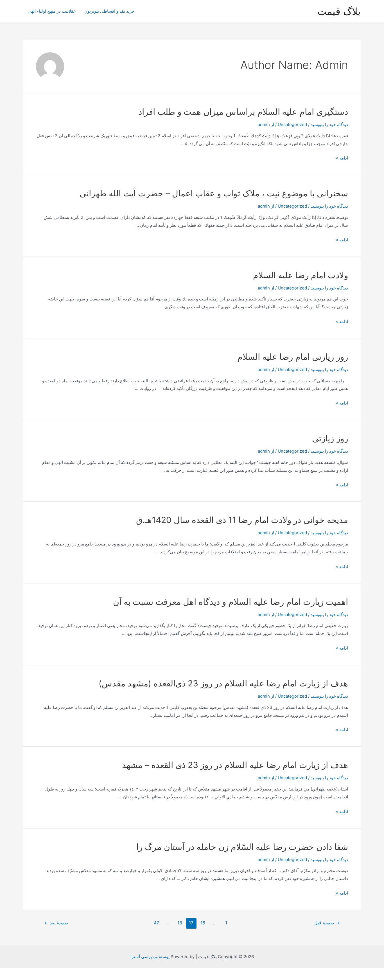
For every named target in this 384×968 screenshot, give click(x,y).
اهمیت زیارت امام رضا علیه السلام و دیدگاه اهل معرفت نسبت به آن (230, 602)
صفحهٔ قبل (327, 923)
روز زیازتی (330, 438)
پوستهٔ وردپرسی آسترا (150, 956)
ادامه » (342, 158)
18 (179, 923)
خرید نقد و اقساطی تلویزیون (109, 11)
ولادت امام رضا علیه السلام (300, 275)
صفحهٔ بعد (56, 923)
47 (156, 923)
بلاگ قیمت (339, 11)
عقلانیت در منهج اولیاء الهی (52, 11)
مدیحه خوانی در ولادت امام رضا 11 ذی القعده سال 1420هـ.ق (242, 520)
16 (202, 923)
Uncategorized (292, 124)
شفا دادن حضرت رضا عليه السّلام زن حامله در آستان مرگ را (242, 847)
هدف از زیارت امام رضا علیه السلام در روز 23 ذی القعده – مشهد (235, 765)
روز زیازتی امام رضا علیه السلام (292, 357)
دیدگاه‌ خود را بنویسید (329, 124)
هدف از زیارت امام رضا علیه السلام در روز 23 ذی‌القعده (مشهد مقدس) (223, 683)
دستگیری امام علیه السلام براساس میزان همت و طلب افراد (243, 112)
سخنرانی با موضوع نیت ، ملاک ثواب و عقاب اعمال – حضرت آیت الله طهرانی (214, 193)
